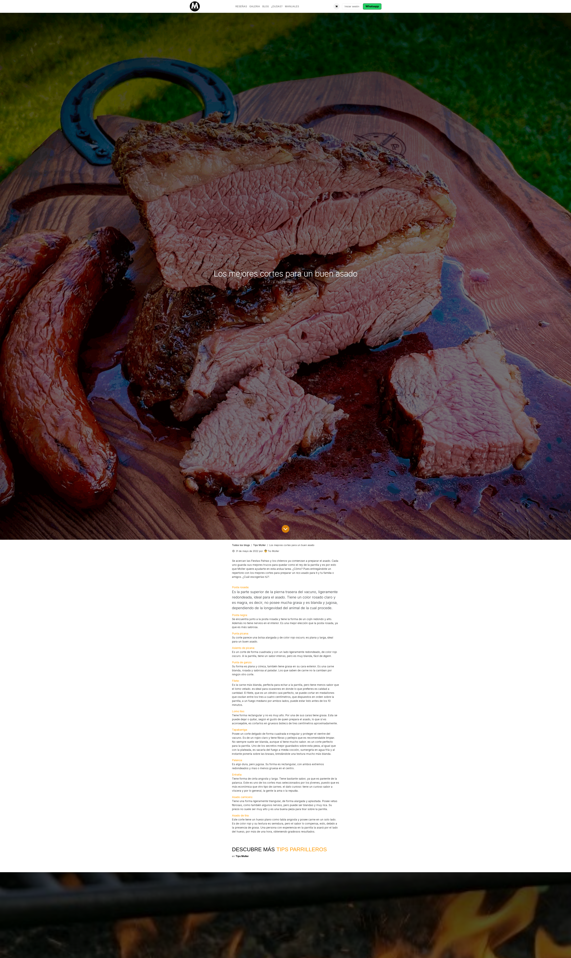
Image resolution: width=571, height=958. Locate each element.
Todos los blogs (241, 545)
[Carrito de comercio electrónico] (336, 6)
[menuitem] (241, 6)
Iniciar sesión (352, 6)
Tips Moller (259, 545)
